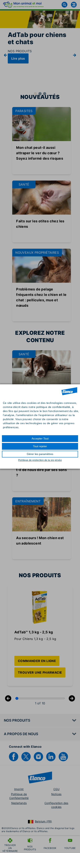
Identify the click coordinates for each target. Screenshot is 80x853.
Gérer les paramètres (40, 454)
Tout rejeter (40, 446)
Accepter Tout (40, 438)
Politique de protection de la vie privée (40, 460)
